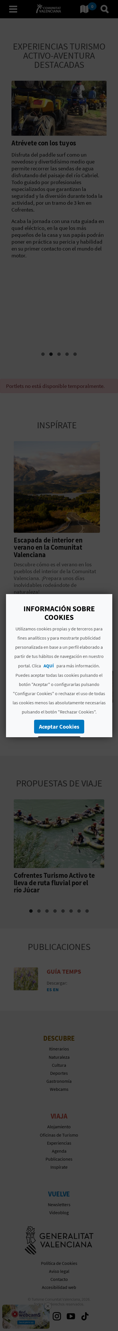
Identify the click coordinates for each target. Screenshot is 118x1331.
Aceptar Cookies (59, 726)
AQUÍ (49, 666)
